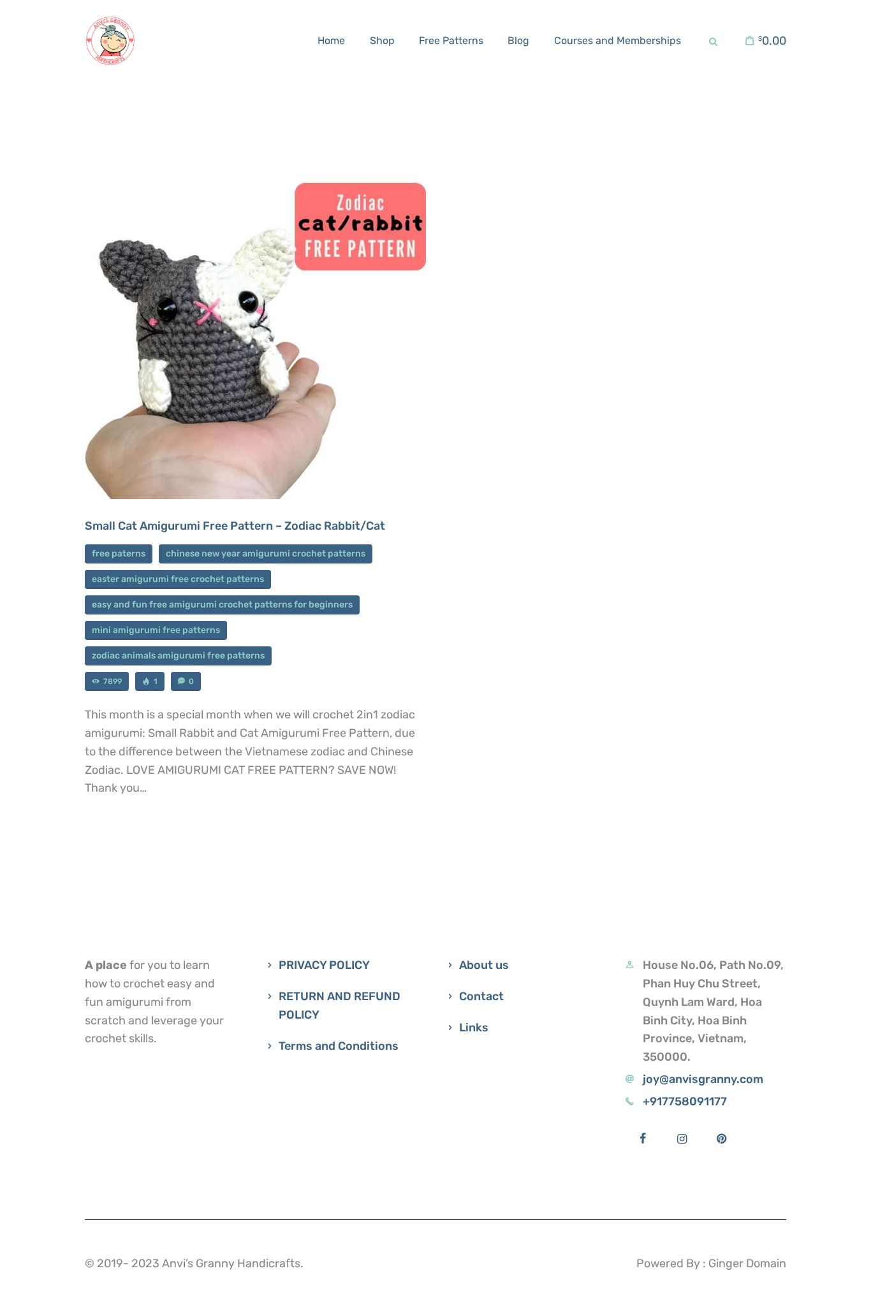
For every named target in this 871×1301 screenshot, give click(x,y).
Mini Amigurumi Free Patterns (156, 630)
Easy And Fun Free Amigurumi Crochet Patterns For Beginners (222, 604)
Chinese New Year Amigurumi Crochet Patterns (265, 553)
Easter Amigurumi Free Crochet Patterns (178, 579)
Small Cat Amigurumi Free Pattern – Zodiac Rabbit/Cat (235, 526)
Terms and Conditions (339, 1046)
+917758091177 (685, 1101)
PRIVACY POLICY (324, 965)
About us (484, 965)
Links (473, 1028)
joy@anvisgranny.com (703, 1079)
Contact (481, 996)
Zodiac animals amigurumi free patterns (178, 655)
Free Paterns (118, 553)
